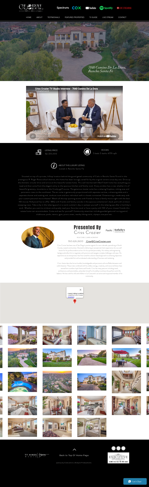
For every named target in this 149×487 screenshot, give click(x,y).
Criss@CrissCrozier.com (98, 241)
